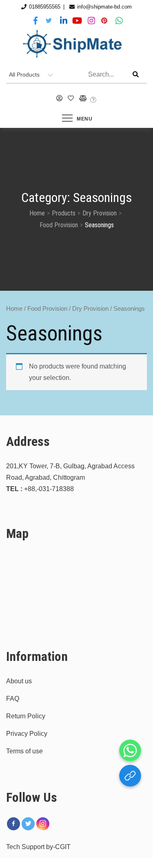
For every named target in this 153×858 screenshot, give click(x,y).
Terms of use (24, 751)
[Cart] (93, 100)
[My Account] (59, 98)
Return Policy (25, 716)
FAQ (12, 698)
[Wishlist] (71, 98)
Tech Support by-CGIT (38, 846)
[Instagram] (42, 823)
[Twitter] (28, 823)
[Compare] (82, 98)
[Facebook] (13, 823)
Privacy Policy (26, 733)
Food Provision (47, 308)
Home (14, 308)
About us (19, 681)
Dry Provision (90, 308)
